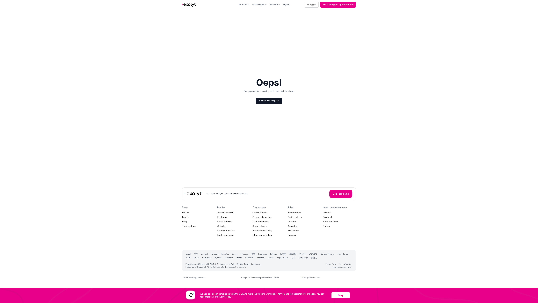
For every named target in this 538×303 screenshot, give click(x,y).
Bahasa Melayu (327, 254)
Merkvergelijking (225, 235)
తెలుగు (239, 257)
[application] (269, 295)
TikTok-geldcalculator (310, 277)
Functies (186, 217)
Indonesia (262, 254)
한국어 (302, 254)
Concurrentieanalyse (262, 217)
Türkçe (270, 257)
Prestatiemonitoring (262, 230)
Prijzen (286, 4)
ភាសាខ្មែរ (292, 254)
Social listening (224, 221)
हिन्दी (253, 254)
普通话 (314, 257)
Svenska (229, 257)
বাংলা (196, 254)
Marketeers (293, 230)
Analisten (292, 226)
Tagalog (260, 257)
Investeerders (295, 212)
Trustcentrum (189, 226)
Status (326, 226)
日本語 (283, 254)
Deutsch (204, 254)
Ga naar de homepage (269, 100)
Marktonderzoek (260, 221)
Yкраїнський (282, 257)
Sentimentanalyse (226, 230)
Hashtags (222, 217)
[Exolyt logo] (189, 5)
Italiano (273, 254)
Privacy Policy (331, 264)
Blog (184, 221)
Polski (196, 257)
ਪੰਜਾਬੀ (187, 257)
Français (244, 254)
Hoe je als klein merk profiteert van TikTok (260, 277)
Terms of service (345, 264)
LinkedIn (327, 212)
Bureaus (292, 235)
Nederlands (343, 254)
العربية (188, 254)
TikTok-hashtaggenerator (193, 277)
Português (206, 257)
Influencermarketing (262, 235)
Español (225, 254)
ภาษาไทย (249, 257)
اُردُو (293, 257)
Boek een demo (330, 221)
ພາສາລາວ (313, 254)
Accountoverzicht (225, 212)
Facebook (327, 217)
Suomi (234, 254)
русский (218, 257)
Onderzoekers (295, 217)
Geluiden (221, 226)
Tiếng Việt (303, 257)
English (215, 254)
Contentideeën (259, 212)
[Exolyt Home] (194, 194)
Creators (292, 221)
